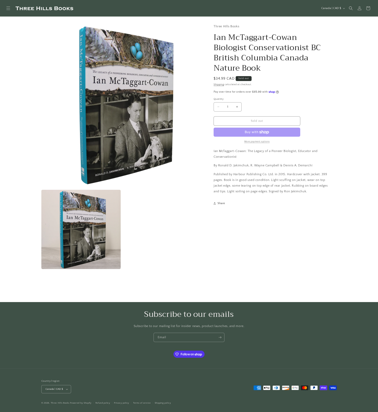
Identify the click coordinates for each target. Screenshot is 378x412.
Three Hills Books (60, 403)
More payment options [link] (257, 141)
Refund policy (102, 403)
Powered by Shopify (81, 403)
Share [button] (221, 203)
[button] (8, 8)
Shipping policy (163, 403)
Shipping (219, 84)
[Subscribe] (220, 337)
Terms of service (142, 403)
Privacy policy (121, 403)
